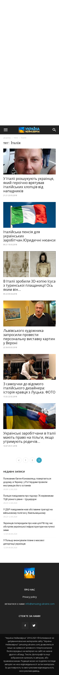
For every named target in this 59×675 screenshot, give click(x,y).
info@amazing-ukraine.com (40, 603)
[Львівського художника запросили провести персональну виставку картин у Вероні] (29, 313)
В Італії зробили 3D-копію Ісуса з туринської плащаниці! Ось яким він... (29, 285)
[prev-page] (19, 460)
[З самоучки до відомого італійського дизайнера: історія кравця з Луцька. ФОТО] (29, 367)
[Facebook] (25, 625)
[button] (5, 129)
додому (7, 137)
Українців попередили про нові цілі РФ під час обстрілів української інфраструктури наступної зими (29, 526)
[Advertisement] (29, 31)
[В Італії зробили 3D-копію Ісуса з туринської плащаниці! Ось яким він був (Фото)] (29, 264)
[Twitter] (34, 625)
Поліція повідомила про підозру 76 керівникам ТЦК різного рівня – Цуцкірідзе (28, 497)
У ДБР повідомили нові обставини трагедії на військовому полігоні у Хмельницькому (28, 511)
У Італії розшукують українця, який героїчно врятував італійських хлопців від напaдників (28, 184)
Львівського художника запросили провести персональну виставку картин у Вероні (29, 336)
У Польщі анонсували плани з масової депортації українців (23, 542)
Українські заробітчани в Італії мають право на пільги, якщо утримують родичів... (29, 437)
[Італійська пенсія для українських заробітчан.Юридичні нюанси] (29, 215)
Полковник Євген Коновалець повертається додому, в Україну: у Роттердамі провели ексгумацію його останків (27, 482)
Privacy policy (29, 596)
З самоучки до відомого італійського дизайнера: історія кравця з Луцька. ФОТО (29, 388)
